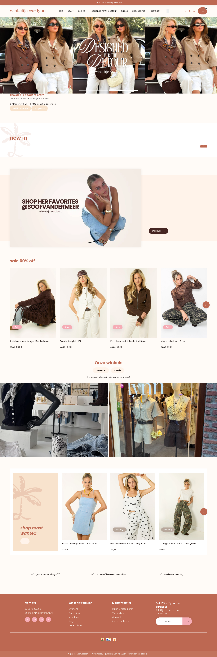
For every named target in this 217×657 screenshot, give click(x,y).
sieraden (155, 10)
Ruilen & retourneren (122, 608)
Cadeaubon (75, 625)
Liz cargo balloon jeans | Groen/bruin (177, 543)
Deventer (101, 370)
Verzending (118, 613)
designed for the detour (103, 10)
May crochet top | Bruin (173, 341)
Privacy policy (97, 654)
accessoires (138, 10)
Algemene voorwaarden (78, 654)
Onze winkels (75, 613)
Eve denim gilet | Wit (70, 341)
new (69, 10)
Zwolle (117, 370)
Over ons (73, 608)
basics (124, 10)
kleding (81, 10)
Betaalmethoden (121, 621)
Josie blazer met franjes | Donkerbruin (29, 341)
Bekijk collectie (20, 108)
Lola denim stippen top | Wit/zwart (128, 543)
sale (61, 10)
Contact (116, 617)
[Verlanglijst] (194, 11)
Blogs (72, 621)
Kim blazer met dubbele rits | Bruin (128, 341)
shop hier (156, 230)
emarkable (142, 654)
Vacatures (74, 617)
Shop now (40, 108)
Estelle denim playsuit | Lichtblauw (79, 543)
